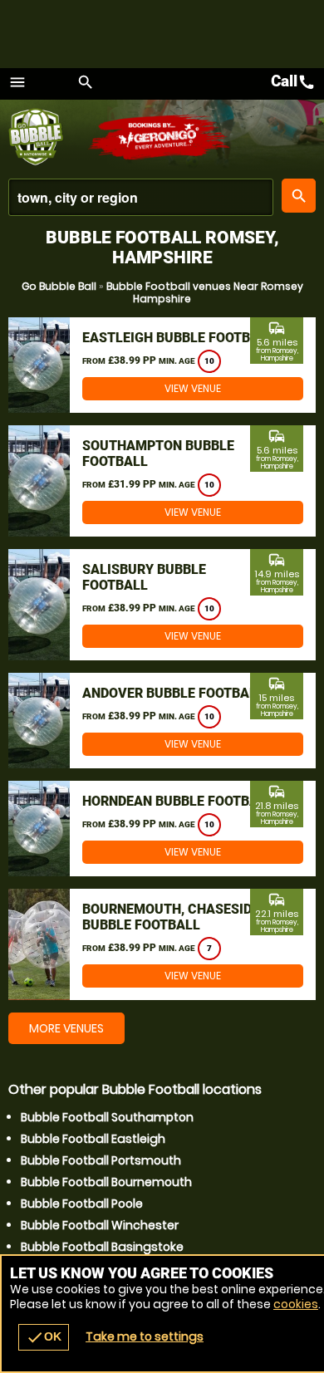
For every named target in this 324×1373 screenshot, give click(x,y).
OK (43, 1337)
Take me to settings (145, 1336)
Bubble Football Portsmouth (101, 1160)
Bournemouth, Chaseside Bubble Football (170, 917)
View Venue (192, 388)
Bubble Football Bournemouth (106, 1182)
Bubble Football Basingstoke (102, 1246)
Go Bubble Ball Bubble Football (47, 137)
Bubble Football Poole (82, 1203)
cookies (295, 1304)
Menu (17, 82)
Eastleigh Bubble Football (178, 338)
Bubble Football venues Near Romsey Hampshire (204, 292)
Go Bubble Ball (59, 286)
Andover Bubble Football (173, 693)
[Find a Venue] (140, 197)
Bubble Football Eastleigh (93, 1138)
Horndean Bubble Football (177, 801)
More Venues (66, 1028)
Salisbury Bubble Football (144, 577)
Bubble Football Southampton (107, 1117)
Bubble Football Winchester (100, 1225)
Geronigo (160, 137)
